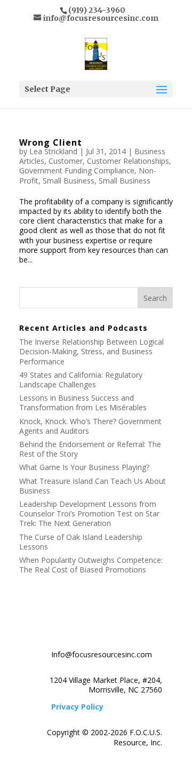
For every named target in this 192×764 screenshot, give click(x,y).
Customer (66, 161)
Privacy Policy (77, 707)
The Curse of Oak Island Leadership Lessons (80, 542)
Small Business (68, 181)
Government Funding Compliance (76, 170)
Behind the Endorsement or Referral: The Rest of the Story (90, 449)
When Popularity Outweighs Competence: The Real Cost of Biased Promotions (91, 565)
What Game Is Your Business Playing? (84, 467)
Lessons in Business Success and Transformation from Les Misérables (83, 402)
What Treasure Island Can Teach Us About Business (92, 486)
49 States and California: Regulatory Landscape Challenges (80, 379)
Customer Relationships (128, 161)
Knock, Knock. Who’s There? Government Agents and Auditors (90, 426)
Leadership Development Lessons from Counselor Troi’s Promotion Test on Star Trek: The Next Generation (89, 513)
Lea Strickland (53, 151)
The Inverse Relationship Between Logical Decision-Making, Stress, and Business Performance (91, 351)
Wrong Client (50, 142)
